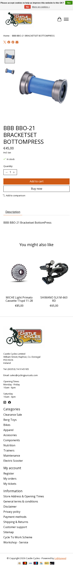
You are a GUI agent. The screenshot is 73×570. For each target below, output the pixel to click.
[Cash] (19, 563)
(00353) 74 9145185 (18, 369)
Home (6, 35)
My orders (9, 478)
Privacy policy (11, 512)
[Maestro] (36, 563)
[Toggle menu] (66, 19)
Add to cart (36, 181)
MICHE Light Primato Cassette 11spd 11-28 (19, 299)
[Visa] (30, 563)
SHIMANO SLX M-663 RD (53, 299)
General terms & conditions (20, 501)
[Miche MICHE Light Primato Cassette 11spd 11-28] (19, 273)
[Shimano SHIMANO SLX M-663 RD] (54, 273)
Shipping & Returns (15, 522)
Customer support (15, 527)
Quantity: (8, 166)
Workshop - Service (15, 542)
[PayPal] (46, 563)
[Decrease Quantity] (6, 172)
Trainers (8, 450)
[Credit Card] (41, 563)
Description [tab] (12, 212)
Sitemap (8, 532)
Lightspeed (60, 558)
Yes (69, 3)
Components (11, 440)
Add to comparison (15, 195)
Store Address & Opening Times (23, 496)
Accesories (10, 435)
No (27, 7)
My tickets (9, 484)
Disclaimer (10, 506)
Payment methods (14, 517)
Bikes (6, 425)
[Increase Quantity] (14, 172)
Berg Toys (10, 420)
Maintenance (11, 455)
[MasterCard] (25, 563)
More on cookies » (41, 7)
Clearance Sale (12, 414)
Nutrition (9, 445)
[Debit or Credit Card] (52, 563)
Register (8, 473)
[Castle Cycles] (18, 19)
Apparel (8, 430)
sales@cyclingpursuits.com (24, 375)
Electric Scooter (13, 461)
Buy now (36, 189)
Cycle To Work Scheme (17, 537)
